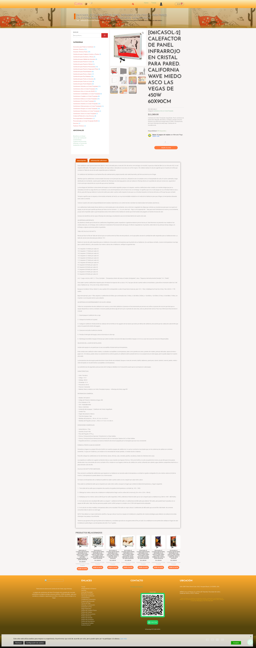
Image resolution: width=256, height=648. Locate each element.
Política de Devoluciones (88, 614)
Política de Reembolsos (88, 621)
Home (146, 3)
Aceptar (236, 643)
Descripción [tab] (81, 160)
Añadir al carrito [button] (82, 568)
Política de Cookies (86, 612)
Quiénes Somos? (86, 625)
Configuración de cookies (35, 643)
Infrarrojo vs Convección (80, 143)
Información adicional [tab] (99, 160)
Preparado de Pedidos (87, 623)
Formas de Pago (85, 603)
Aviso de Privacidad (86, 592)
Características (77, 140)
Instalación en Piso (78, 145)
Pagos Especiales (86, 609)
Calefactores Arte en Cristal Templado (90, 20)
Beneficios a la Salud (79, 136)
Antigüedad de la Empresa (88, 589)
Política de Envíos (86, 616)
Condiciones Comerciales (88, 599)
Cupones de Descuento (79, 141)
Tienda (153, 3)
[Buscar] (104, 35)
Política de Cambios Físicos (89, 610)
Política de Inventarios (87, 619)
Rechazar (18, 643)
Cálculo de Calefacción (79, 138)
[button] (143, 33)
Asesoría (83, 590)
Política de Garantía (86, 618)
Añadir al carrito (166, 147)
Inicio (78, 20)
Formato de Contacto (136, 587)
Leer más (123, 639)
